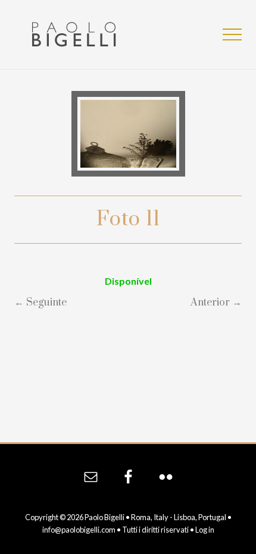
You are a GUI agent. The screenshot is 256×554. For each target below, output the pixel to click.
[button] (232, 34)
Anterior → (216, 302)
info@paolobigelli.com (78, 529)
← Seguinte (40, 302)
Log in (204, 529)
